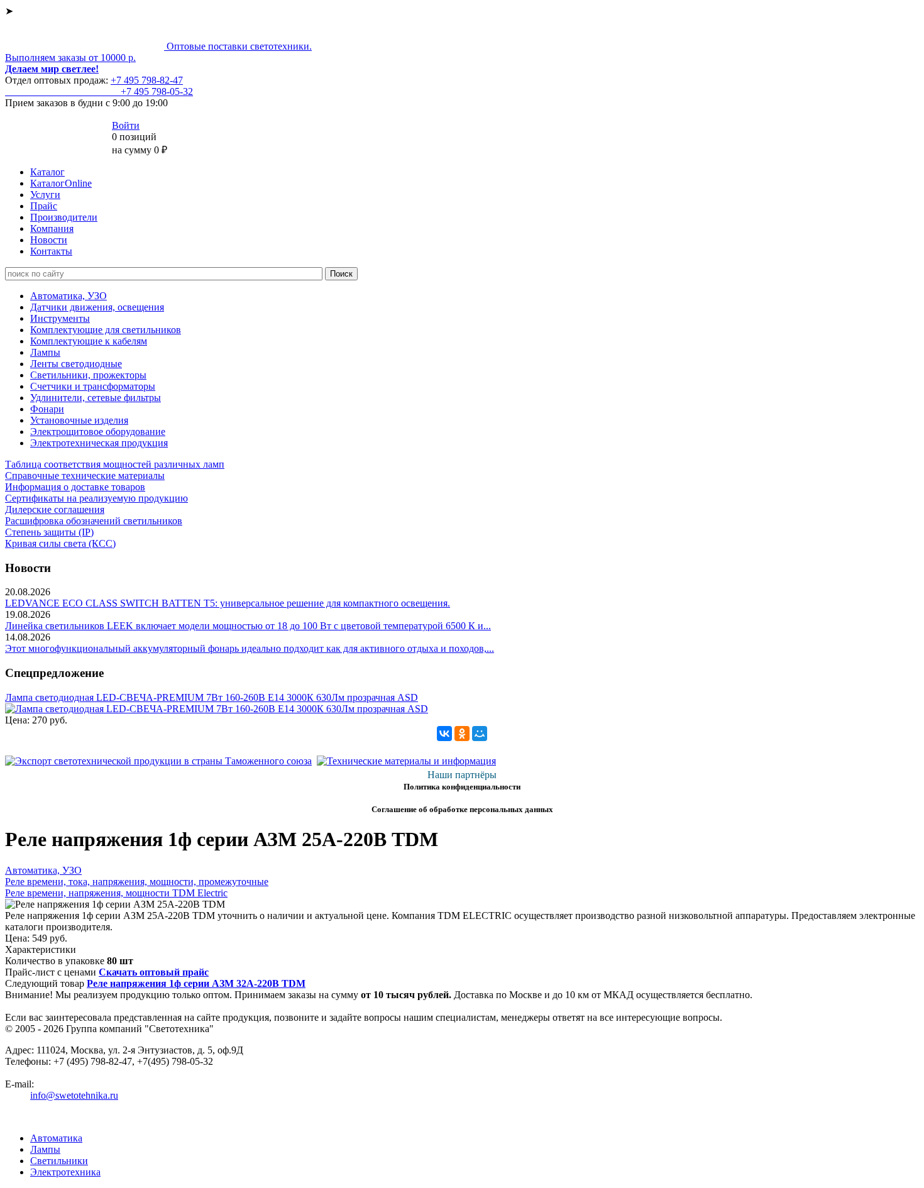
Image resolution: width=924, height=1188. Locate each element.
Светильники (59, 1160)
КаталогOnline (61, 183)
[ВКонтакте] (444, 733)
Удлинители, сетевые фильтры (95, 397)
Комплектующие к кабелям (88, 341)
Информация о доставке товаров (75, 486)
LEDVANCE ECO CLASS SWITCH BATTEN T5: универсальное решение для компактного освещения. (227, 603)
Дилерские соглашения (54, 509)
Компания (52, 228)
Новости (48, 239)
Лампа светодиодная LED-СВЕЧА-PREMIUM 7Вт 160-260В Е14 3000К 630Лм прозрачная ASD (211, 697)
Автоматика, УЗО (68, 295)
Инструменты (60, 318)
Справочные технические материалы (85, 475)
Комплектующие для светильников (105, 329)
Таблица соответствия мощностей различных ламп (114, 464)
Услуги (45, 194)
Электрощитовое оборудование (97, 431)
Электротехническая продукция (99, 442)
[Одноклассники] (462, 733)
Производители (63, 217)
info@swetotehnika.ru (74, 1095)
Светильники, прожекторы (88, 375)
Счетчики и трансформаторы (92, 386)
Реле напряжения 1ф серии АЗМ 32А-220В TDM (196, 983)
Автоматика (56, 1138)
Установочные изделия (79, 420)
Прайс (43, 206)
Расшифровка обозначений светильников (93, 520)
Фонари (47, 409)
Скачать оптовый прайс (154, 972)
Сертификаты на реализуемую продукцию (96, 498)
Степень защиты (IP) (49, 532)
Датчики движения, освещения (97, 307)
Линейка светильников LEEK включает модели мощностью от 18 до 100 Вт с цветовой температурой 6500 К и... (248, 625)
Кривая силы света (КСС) (60, 543)
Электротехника (65, 1172)
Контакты (51, 251)
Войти (126, 125)
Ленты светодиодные (76, 363)
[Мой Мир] (479, 733)
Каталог (47, 172)
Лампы (45, 352)
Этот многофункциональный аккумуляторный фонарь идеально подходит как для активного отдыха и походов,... (249, 648)
